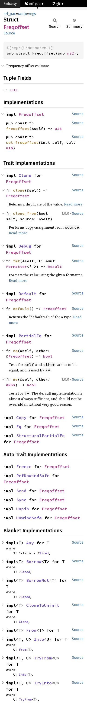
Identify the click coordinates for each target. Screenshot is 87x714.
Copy (21, 417)
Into (39, 639)
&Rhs (10, 385)
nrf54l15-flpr (17, 11)
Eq (18, 426)
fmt (16, 261)
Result (55, 266)
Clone (25, 175)
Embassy (10, 4)
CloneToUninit (42, 605)
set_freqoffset (22, 142)
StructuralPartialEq (40, 435)
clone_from (24, 213)
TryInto (43, 683)
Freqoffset (31, 114)
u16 (58, 128)
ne (15, 379)
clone (19, 190)
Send (21, 490)
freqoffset (17, 128)
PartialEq (30, 335)
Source (9, 33)
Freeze (24, 466)
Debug (25, 246)
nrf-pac (34, 4)
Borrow (34, 561)
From (31, 630)
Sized (43, 553)
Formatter (16, 266)
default (21, 308)
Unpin (22, 509)
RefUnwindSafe (32, 475)
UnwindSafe (29, 518)
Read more (73, 204)
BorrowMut (37, 580)
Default (27, 293)
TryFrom (43, 658)
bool (47, 356)
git (58, 4)
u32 (70, 53)
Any (30, 542)
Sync (21, 500)
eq (15, 350)
